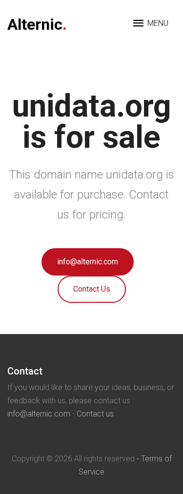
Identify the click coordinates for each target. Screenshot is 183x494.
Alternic (37, 24)
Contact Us (91, 289)
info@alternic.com (87, 261)
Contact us (95, 413)
